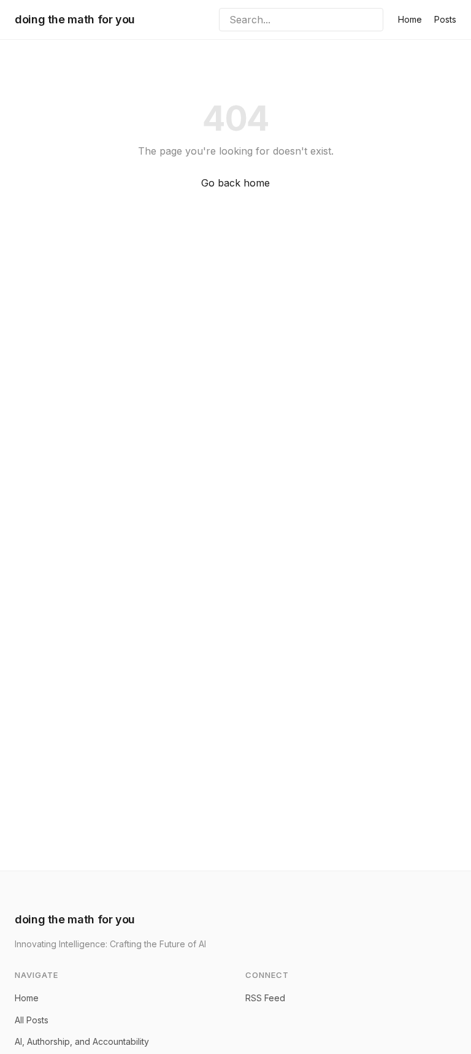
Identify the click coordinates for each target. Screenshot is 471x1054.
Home (410, 19)
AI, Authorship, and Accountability (82, 1041)
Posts (445, 19)
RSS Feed (265, 998)
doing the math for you (75, 19)
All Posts (31, 1020)
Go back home (235, 183)
